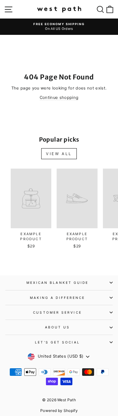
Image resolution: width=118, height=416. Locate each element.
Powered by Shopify (59, 410)
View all (59, 153)
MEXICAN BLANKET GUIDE (57, 282)
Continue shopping (59, 97)
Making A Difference (57, 298)
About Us (57, 327)
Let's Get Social (57, 342)
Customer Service (57, 312)
